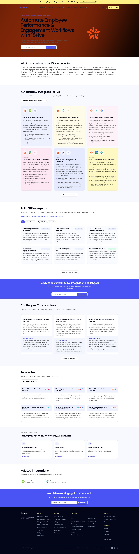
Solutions (50, 7)
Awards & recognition (110, 519)
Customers (59, 7)
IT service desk (58, 533)
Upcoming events (76, 524)
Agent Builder (25, 216)
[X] (115, 548)
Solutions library (58, 516)
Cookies (78, 548)
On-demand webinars (77, 526)
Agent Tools (41, 222)
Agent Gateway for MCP (39, 216)
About (106, 528)
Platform (39, 513)
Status (105, 548)
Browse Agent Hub (55, 216)
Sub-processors (97, 548)
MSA (83, 548)
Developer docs (92, 518)
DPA (87, 548)
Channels (51, 222)
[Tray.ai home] (23, 7)
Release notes (91, 526)
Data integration (58, 524)
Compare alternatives (77, 535)
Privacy (72, 548)
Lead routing (57, 530)
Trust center (107, 522)
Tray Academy (92, 521)
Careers (106, 531)
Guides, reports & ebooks (78, 521)
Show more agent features (69, 272)
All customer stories (109, 516)
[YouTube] (117, 548)
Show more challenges (69, 359)
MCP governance (59, 522)
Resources (83, 7)
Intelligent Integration (43, 522)
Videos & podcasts (76, 529)
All (22, 222)
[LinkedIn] (112, 548)
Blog (72, 518)
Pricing (76, 7)
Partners (106, 534)
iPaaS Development (42, 527)
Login (102, 7)
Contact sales (113, 7)
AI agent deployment (60, 519)
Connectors (69, 7)
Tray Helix (40, 530)
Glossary (73, 532)
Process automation (60, 527)
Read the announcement (88, 2)
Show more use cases (69, 195)
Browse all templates (29, 381)
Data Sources (31, 222)
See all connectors (27, 51)
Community (91, 524)
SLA (91, 548)
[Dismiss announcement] (117, 2)
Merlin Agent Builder (42, 516)
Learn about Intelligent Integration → (34, 100)
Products (42, 7)
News (105, 537)
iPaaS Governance (42, 524)
